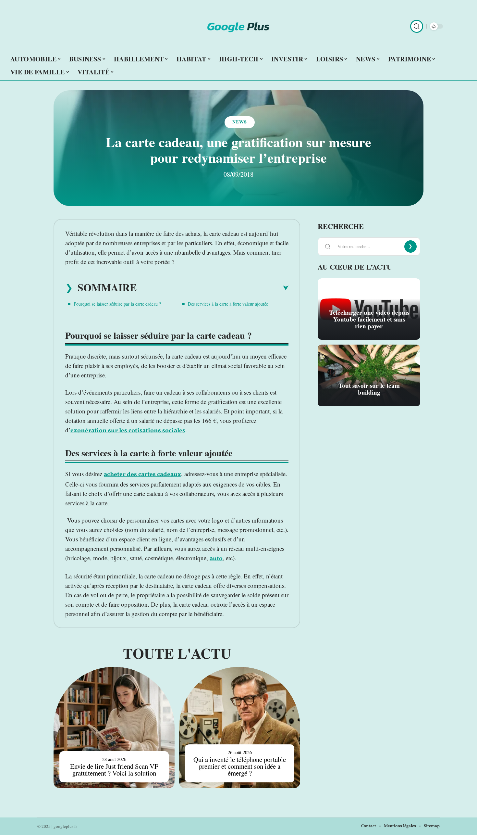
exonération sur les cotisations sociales (127, 430)
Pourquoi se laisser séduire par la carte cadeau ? (117, 304)
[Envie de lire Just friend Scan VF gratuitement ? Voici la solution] (114, 727)
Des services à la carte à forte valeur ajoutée (228, 304)
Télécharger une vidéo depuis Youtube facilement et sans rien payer (369, 319)
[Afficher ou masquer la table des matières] (212, 288)
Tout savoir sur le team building (369, 389)
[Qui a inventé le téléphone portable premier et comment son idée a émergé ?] (239, 727)
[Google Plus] (238, 26)
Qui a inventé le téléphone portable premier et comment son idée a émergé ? (239, 766)
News (239, 122)
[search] (416, 26)
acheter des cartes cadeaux (142, 474)
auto (216, 558)
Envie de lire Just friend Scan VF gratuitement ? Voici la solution (114, 770)
